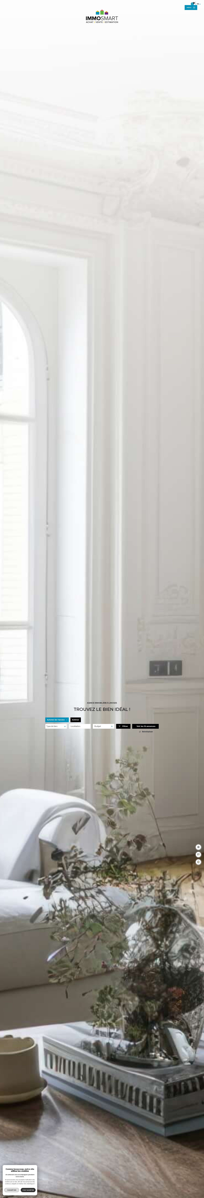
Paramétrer (11, 1190)
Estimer (75, 720)
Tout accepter (28, 1190)
